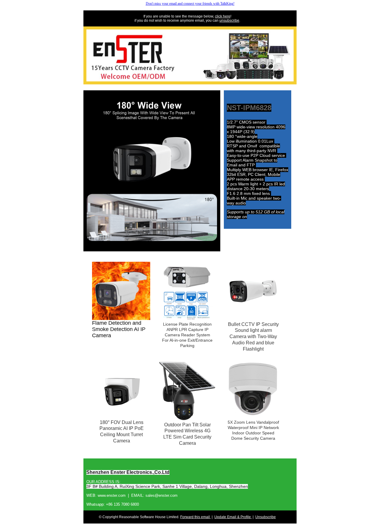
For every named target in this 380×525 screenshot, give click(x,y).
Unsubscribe (265, 517)
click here (222, 16)
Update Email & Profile (233, 517)
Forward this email (195, 517)
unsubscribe (229, 20)
